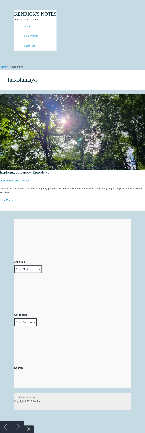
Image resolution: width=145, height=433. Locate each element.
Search (18, 367)
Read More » (6, 200)
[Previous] (6, 427)
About (27, 26)
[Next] (18, 427)
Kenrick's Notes (35, 14)
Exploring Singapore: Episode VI (25, 172)
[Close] (29, 429)
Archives (19, 261)
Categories (21, 314)
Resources (29, 45)
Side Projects (31, 35)
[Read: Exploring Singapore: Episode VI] (72, 132)
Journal (25, 180)
